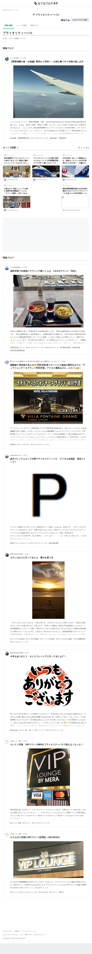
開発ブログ (28, 934)
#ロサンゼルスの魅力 (64, 639)
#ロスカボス (43, 892)
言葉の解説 (8, 25)
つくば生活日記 (15, 267)
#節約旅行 (53, 138)
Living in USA (15, 741)
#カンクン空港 (15, 823)
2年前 (25, 455)
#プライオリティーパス (39, 138)
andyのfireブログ (15, 455)
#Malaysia (14, 730)
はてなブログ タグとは (10, 934)
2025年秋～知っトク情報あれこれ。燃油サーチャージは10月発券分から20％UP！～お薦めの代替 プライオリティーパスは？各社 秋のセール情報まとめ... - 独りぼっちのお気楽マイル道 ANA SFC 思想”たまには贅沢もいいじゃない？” (75, 160)
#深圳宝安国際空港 (17, 350)
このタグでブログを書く (80, 20)
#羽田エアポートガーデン (20, 444)
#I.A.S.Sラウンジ (51, 347)
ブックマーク (9, 155)
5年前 (25, 741)
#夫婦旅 (13, 138)
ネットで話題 (22, 25)
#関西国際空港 (23, 138)
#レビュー (53, 892)
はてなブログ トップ (11, 10)
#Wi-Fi (61, 892)
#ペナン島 (23, 730)
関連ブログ (34, 25)
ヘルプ (21, 934)
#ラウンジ (27, 823)
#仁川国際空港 (79, 639)
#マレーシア (39, 730)
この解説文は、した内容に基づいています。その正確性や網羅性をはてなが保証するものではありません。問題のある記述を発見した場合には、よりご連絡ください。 (14, 38)
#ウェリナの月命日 (17, 639)
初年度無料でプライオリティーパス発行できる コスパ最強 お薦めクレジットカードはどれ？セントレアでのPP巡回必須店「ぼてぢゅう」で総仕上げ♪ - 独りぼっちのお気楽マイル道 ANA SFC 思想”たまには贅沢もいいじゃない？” (16, 160)
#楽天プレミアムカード (19, 543)
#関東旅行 (63, 138)
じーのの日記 (14, 58)
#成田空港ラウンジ (17, 347)
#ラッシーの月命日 (47, 639)
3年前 (27, 653)
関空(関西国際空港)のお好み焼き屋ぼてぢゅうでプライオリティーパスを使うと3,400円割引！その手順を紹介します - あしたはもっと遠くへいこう (75, 191)
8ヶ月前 (24, 267)
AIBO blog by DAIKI (16, 554)
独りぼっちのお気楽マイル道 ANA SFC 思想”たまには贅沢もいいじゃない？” (35, 361)
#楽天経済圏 (53, 543)
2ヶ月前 (23, 58)
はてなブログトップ (39, 934)
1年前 (63, 361)
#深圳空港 (76, 347)
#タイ (31, 730)
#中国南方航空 (65, 347)
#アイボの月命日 (32, 639)
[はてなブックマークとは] (17, 147)
